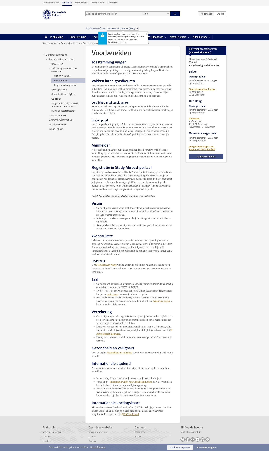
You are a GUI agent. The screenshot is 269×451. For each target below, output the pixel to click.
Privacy (137, 436)
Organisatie (139, 432)
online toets (112, 294)
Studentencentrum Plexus (202, 89)
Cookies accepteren (180, 447)
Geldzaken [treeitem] (56, 98)
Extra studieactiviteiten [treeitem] (57, 54)
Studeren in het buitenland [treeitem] (61, 59)
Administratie (200, 37)
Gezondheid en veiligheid (119, 352)
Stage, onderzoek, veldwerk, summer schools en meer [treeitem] (65, 105)
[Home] (45, 37)
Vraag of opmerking (98, 432)
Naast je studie (178, 37)
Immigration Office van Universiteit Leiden (131, 381)
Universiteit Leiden (51, 2)
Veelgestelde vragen (52, 432)
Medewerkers (81, 2)
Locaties (46, 441)
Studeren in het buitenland (94, 43)
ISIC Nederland (131, 414)
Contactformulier (206, 156)
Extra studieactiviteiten (70, 43)
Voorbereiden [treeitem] (61, 80)
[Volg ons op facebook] (187, 439)
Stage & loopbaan (153, 37)
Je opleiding (56, 37)
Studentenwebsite (50, 43)
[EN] (220, 13)
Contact (46, 436)
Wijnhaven (194, 118)
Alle (146, 13)
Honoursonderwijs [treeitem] (57, 115)
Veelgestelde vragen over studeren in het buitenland (202, 148)
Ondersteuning (78, 37)
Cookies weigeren (208, 447)
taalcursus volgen (161, 300)
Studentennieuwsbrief (191, 432)
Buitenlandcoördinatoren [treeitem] (63, 110)
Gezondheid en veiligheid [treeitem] (63, 94)
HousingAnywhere (107, 264)
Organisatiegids (98, 2)
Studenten (67, 2)
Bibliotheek (113, 2)
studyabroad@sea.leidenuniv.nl (204, 65)
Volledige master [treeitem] (59, 89)
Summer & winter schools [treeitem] (61, 120)
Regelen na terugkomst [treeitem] (65, 85)
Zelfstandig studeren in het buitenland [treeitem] (64, 70)
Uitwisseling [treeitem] (57, 64)
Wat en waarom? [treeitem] (62, 76)
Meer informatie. (98, 447)
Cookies (92, 436)
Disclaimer (93, 441)
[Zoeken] (175, 13)
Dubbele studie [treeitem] (56, 129)
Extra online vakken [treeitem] (58, 124)
